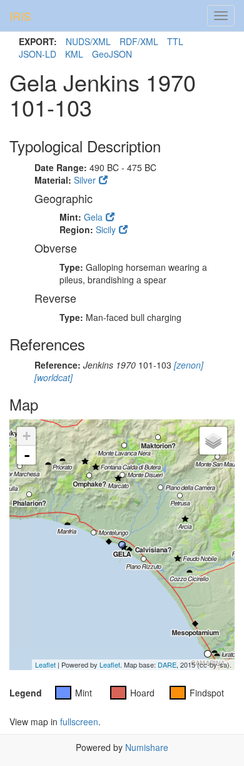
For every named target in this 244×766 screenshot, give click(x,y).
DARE (167, 664)
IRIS (20, 16)
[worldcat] (53, 377)
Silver (85, 180)
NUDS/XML (88, 41)
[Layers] (213, 440)
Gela (93, 217)
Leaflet (45, 664)
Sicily (106, 229)
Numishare (146, 747)
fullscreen (79, 721)
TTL (175, 41)
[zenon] (187, 365)
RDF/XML (138, 41)
